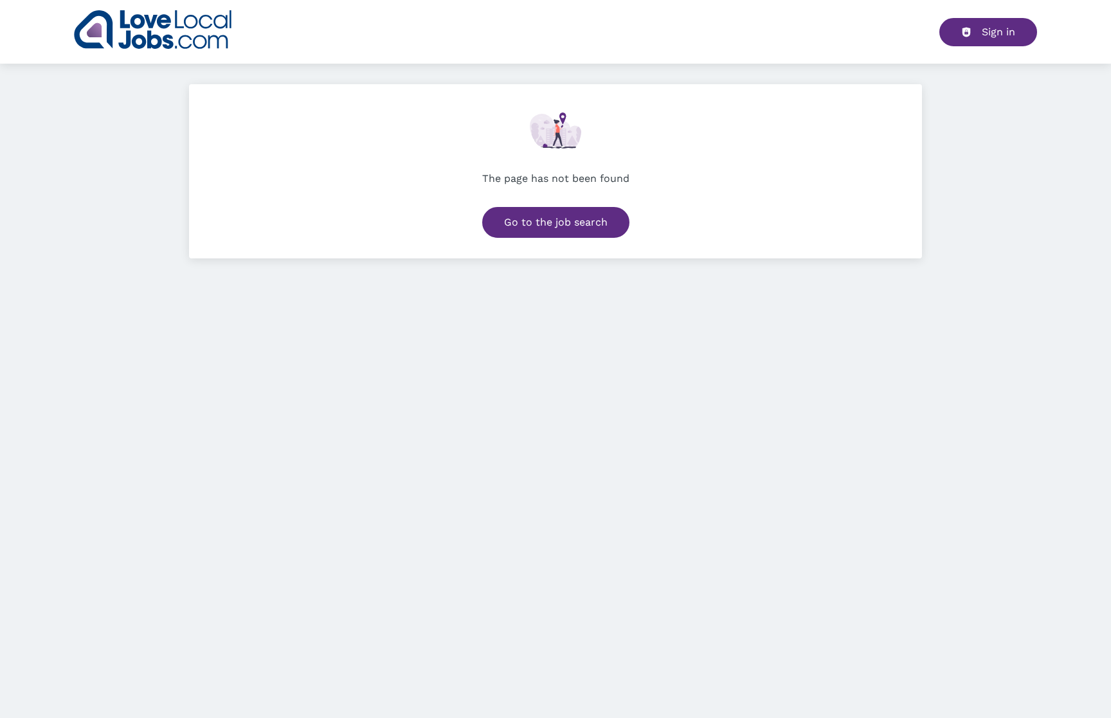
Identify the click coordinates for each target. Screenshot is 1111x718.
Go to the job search (556, 222)
